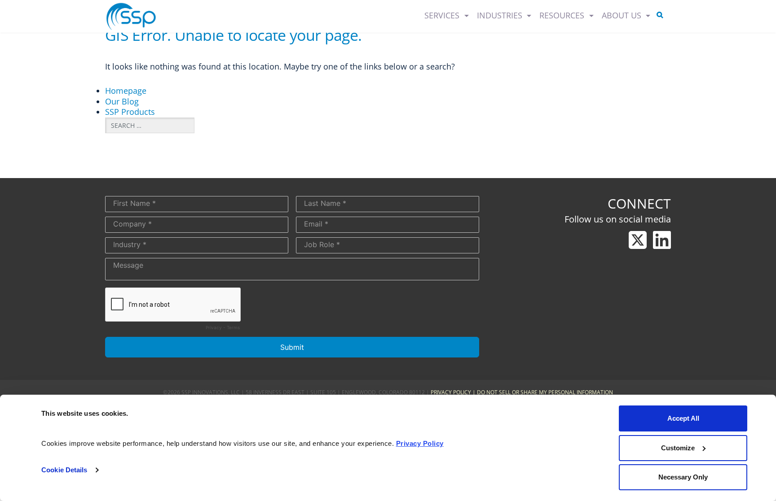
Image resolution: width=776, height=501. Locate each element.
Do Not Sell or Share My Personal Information (545, 392)
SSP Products (130, 111)
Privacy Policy (451, 392)
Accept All (683, 418)
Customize (678, 448)
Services (443, 15)
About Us (623, 15)
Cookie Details (64, 470)
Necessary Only (683, 477)
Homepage (125, 90)
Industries (501, 15)
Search (661, 17)
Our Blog (122, 101)
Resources (562, 15)
